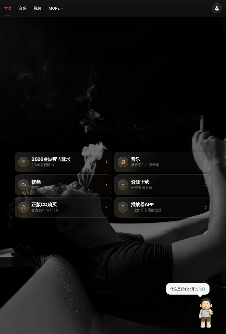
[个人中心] (217, 8)
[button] (206, 313)
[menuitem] (8, 8)
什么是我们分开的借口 (187, 288)
